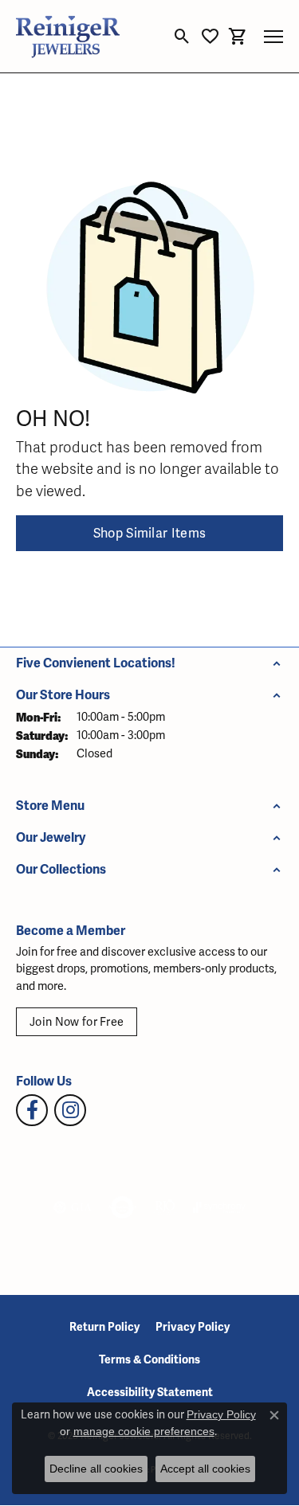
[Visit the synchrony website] (219, 1207)
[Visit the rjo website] (165, 1207)
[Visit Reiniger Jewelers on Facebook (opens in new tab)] (32, 1110)
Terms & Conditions (149, 1360)
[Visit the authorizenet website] (122, 1207)
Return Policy (104, 1327)
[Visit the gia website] (72, 1207)
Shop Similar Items (150, 534)
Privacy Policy (192, 1327)
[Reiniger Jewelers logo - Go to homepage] (68, 36)
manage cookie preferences (143, 1431)
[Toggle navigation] (273, 36)
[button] (182, 37)
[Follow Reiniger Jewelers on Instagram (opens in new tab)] (70, 1110)
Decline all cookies (96, 1468)
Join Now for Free (77, 1022)
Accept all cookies (205, 1468)
